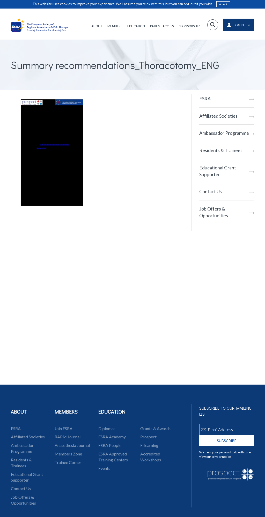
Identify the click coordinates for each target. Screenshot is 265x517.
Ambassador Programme (224, 133)
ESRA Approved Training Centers (113, 456)
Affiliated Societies (218, 116)
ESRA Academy (112, 436)
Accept (223, 4)
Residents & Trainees (220, 150)
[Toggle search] (212, 24)
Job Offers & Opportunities (213, 212)
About (96, 26)
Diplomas (106, 428)
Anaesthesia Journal (72, 445)
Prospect (148, 436)
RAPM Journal (67, 436)
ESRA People (109, 445)
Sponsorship (189, 26)
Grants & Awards (155, 428)
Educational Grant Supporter (217, 171)
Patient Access (162, 26)
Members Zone (68, 453)
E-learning (149, 445)
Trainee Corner (68, 462)
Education (136, 26)
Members (114, 26)
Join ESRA (63, 428)
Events (104, 468)
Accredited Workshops (150, 456)
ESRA (205, 98)
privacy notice (221, 457)
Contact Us (210, 191)
